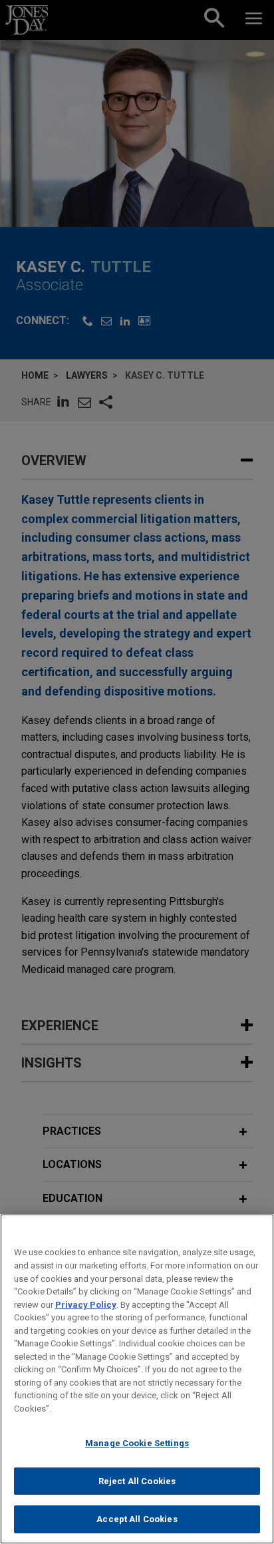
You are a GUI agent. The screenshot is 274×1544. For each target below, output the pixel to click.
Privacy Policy (85, 1305)
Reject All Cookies (137, 1481)
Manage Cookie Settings (137, 1443)
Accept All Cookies (136, 1519)
